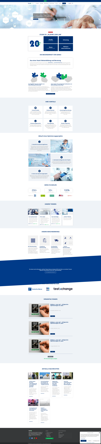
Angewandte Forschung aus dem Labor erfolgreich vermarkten (55, 383)
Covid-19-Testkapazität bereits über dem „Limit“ (44, 409)
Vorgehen (37, 3)
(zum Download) (50, 40)
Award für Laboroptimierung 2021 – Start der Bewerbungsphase (67, 383)
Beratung (41, 3)
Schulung (66, 40)
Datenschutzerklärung (89, 442)
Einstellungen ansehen (96, 440)
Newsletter (60, 437)
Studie (51, 39)
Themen (56, 3)
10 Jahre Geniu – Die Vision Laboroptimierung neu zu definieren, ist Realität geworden (33, 384)
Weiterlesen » (31, 396)
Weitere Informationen (65, 47)
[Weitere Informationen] (35, 196)
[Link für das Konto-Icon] (69, 3)
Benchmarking (52, 3)
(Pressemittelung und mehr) (51, 48)
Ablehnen (89, 440)
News (50, 47)
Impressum (93, 442)
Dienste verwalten (83, 438)
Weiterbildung (46, 3)
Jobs (59, 433)
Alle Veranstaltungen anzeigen (50, 358)
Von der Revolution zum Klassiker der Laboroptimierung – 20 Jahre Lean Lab (45, 383)
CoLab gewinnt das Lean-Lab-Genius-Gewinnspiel (33, 409)
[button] (99, 432)
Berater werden (61, 432)
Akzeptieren (83, 440)
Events (60, 3)
